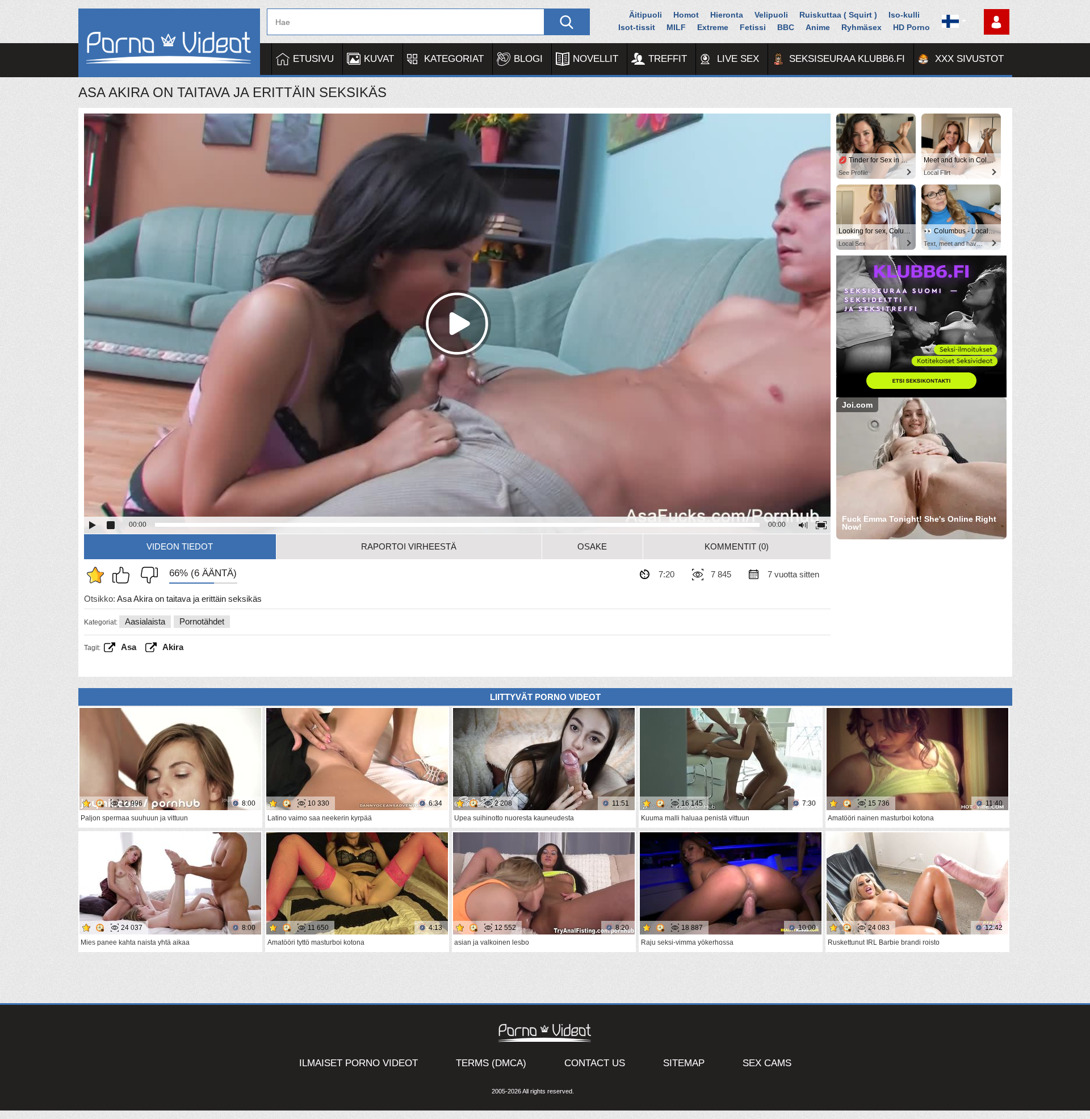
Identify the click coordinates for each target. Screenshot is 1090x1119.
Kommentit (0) (737, 546)
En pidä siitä (146, 575)
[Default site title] (169, 43)
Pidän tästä (123, 575)
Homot (686, 14)
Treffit (667, 58)
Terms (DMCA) (491, 1063)
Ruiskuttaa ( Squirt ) (838, 14)
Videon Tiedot (179, 546)
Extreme (712, 27)
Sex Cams (767, 1063)
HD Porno (911, 27)
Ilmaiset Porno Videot (358, 1063)
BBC (785, 27)
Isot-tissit (636, 27)
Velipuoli (771, 14)
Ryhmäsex (861, 27)
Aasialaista (145, 621)
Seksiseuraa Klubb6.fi (847, 58)
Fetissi (753, 27)
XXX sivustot (969, 58)
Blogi (528, 58)
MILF (676, 27)
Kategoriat (454, 58)
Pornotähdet (201, 621)
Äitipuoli (645, 14)
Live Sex (738, 58)
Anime (818, 27)
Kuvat (379, 58)
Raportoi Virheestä (408, 546)
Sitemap (684, 1063)
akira (172, 647)
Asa (128, 647)
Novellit (595, 58)
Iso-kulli (904, 14)
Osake (592, 546)
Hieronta (726, 14)
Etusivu (313, 58)
